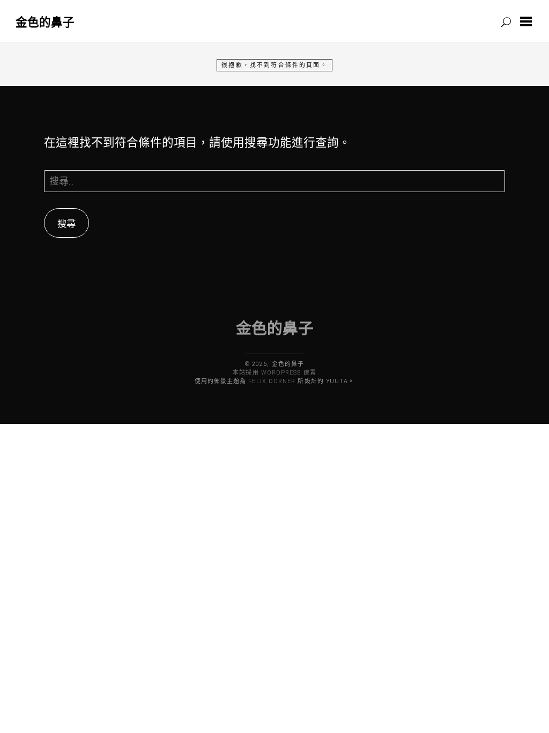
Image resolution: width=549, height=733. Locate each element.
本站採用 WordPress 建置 (274, 372)
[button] (528, 21)
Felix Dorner (271, 381)
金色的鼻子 (45, 22)
